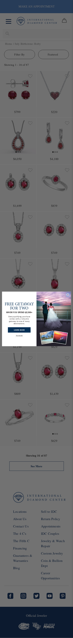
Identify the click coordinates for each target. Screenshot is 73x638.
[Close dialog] (67, 295)
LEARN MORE (19, 330)
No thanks (19, 336)
